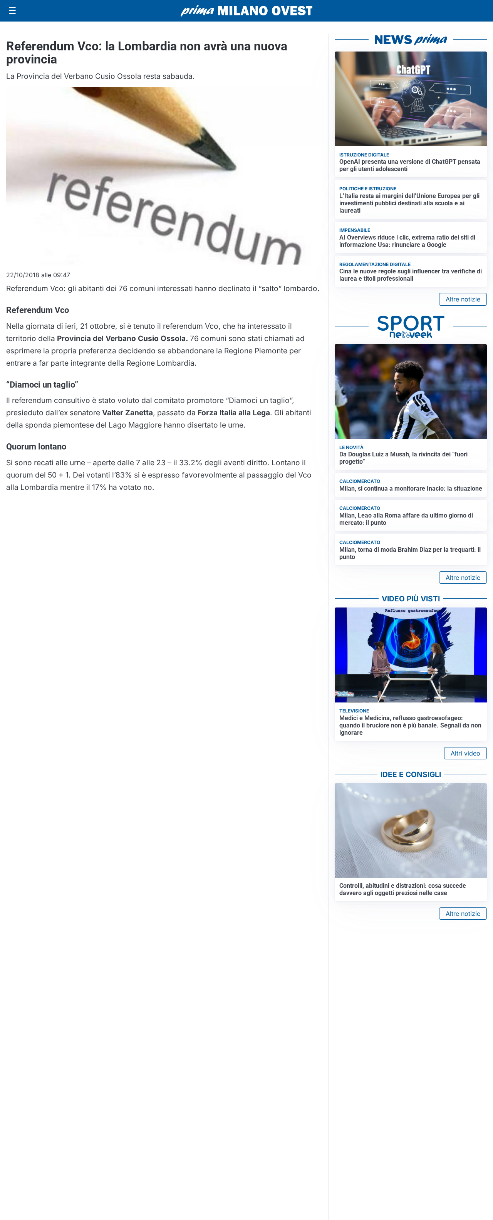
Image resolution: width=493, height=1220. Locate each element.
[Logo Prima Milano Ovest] (246, 11)
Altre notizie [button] (463, 299)
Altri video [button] (465, 753)
